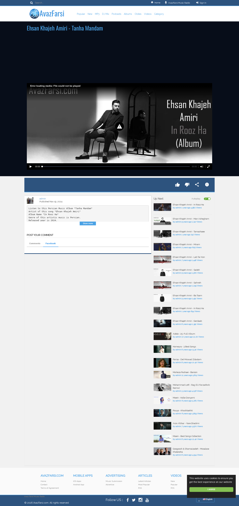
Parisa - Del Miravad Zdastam (187, 359)
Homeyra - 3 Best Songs (184, 346)
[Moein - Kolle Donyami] (162, 400)
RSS (140, 488)
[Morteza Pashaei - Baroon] (162, 374)
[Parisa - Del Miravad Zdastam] (162, 363)
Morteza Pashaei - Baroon (185, 372)
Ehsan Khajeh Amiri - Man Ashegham (191, 219)
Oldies (138, 14)
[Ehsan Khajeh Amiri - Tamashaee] (162, 234)
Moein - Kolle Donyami (184, 397)
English (209, 499)
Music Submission (114, 481)
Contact (44, 484)
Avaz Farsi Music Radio (34, 496)
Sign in (203, 3)
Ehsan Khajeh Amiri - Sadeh (186, 270)
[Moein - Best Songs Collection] (162, 438)
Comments (34, 243)
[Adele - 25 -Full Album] (162, 336)
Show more (88, 223)
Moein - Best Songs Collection (187, 436)
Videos (148, 14)
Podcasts (116, 14)
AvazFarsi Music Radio (179, 3)
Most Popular (144, 484)
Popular (81, 14)
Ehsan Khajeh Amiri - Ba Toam (187, 295)
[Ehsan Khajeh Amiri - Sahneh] (162, 285)
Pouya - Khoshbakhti (183, 410)
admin (43, 198)
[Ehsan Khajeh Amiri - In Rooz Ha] (162, 207)
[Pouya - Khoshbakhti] (162, 413)
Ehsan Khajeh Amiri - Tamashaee (189, 231)
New (90, 14)
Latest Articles (144, 481)
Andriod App (78, 484)
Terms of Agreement (50, 488)
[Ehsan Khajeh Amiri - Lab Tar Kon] (162, 259)
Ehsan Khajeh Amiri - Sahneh (187, 282)
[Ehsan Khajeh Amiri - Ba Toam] (162, 298)
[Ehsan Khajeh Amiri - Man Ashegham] (162, 221)
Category (159, 14)
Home (157, 2)
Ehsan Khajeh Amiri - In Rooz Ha (188, 204)
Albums (128, 14)
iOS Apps (77, 481)
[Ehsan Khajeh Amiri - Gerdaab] (162, 323)
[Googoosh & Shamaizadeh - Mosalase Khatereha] (162, 451)
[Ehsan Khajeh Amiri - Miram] (162, 247)
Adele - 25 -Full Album (184, 334)
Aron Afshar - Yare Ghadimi (186, 423)
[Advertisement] (119, 58)
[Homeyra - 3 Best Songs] (162, 349)
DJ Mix (105, 14)
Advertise (110, 484)
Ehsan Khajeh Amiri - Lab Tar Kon (189, 257)
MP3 (97, 14)
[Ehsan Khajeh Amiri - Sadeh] (162, 272)
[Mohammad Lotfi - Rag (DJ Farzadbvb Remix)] (162, 387)
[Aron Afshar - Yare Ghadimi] (162, 426)
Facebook (51, 243)
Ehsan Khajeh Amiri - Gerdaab (187, 321)
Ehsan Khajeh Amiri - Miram (186, 244)
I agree (211, 489)
